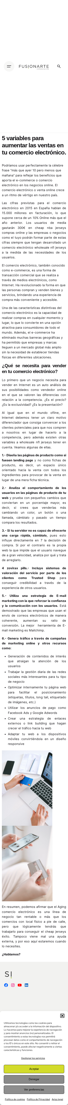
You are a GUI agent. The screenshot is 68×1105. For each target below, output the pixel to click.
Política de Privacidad (38, 1099)
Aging (62, 907)
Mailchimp (36, 630)
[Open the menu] (9, 66)
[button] (62, 1016)
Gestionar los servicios (33, 1058)
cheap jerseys (55, 931)
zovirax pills (17, 568)
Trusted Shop (43, 578)
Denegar (34, 1079)
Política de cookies (15, 1099)
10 (34, 170)
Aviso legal (57, 1099)
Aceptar (34, 1068)
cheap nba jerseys (50, 228)
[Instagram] (13, 985)
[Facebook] (6, 985)
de (46, 475)
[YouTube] (19, 985)
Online (44, 218)
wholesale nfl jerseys (50, 247)
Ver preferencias (34, 1089)
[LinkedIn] (26, 985)
